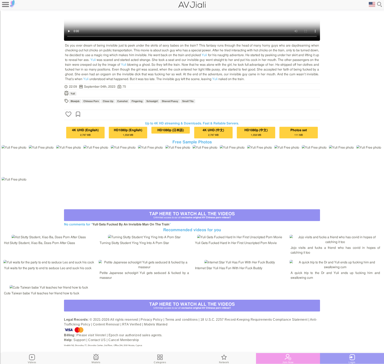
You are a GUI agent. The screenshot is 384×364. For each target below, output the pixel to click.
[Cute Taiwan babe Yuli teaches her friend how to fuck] (49, 287)
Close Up (108, 101)
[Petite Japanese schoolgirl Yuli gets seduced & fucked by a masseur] (144, 267)
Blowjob (75, 101)
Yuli (204, 55)
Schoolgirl (152, 101)
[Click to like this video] (68, 114)
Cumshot (122, 101)
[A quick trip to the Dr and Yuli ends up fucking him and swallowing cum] (335, 267)
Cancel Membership (123, 340)
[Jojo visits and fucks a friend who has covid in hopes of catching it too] (335, 242)
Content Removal (106, 324)
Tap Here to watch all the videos (192, 215)
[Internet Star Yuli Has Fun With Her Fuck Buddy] (239, 262)
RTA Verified (131, 324)
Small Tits (188, 101)
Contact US (97, 340)
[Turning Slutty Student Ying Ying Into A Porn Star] (144, 237)
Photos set (298, 132)
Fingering (137, 101)
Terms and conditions (181, 319)
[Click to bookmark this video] (78, 114)
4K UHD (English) (85, 132)
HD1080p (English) (128, 132)
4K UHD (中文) (213, 132)
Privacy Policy (151, 319)
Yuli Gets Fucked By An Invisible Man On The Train (130, 224)
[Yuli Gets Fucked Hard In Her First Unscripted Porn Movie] (239, 237)
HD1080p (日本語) (170, 130)
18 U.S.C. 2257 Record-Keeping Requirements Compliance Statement (253, 319)
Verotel (100, 335)
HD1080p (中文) (256, 132)
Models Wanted (155, 324)
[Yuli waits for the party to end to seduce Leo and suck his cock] (48, 262)
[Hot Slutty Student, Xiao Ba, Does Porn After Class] (49, 237)
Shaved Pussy (170, 101)
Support (79, 340)
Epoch (113, 335)
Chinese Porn (91, 101)
